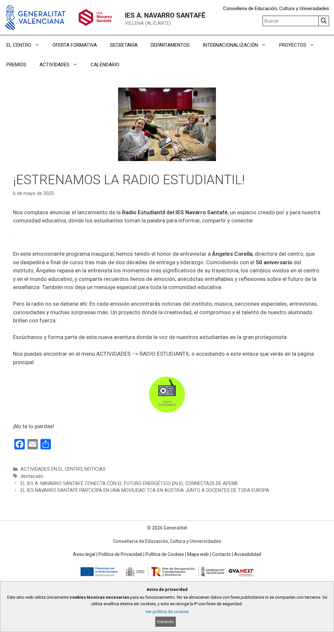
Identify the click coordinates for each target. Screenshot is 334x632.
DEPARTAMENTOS (170, 45)
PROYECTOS (292, 45)
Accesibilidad (247, 554)
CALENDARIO (105, 65)
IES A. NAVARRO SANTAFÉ (165, 15)
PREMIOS (16, 65)
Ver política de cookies (167, 611)
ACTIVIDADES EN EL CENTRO (51, 469)
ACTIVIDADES (54, 65)
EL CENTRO (19, 45)
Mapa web (198, 554)
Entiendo (165, 621)
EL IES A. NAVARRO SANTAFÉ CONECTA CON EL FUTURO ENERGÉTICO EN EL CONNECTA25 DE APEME (129, 483)
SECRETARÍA (124, 45)
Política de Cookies (164, 554)
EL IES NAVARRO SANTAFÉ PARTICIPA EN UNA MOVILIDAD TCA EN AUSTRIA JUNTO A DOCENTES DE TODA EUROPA (145, 490)
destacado (32, 476)
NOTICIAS (95, 469)
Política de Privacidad (120, 554)
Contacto (221, 554)
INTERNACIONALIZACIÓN (230, 45)
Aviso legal (84, 554)
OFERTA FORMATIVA (75, 45)
